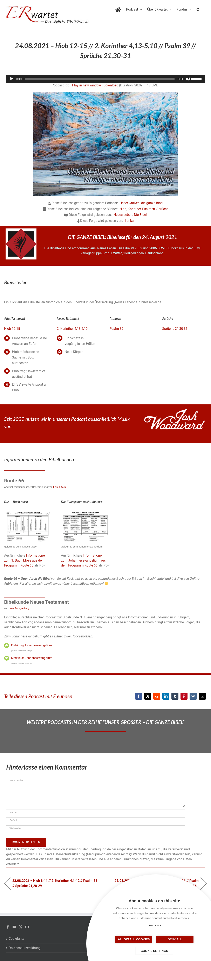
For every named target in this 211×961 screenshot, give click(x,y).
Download (110, 85)
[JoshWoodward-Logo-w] (174, 410)
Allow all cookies (134, 939)
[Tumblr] (174, 696)
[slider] (197, 78)
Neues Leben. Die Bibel (130, 215)
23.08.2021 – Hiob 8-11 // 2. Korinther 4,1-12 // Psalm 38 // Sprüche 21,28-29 (54, 883)
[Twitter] (20, 927)
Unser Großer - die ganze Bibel (141, 203)
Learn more (154, 925)
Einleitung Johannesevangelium (31, 645)
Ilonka (129, 221)
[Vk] (193, 696)
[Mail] (27, 927)
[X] (147, 696)
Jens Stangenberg (19, 608)
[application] (105, 79)
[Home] (118, 8)
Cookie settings (154, 951)
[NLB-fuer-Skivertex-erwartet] (21, 230)
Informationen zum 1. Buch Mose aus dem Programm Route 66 (25, 560)
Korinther (134, 209)
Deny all (175, 939)
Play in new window (86, 85)
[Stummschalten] (188, 79)
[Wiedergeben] (11, 79)
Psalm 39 (116, 329)
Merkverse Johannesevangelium (31, 658)
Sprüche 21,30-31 (175, 329)
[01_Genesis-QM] (28, 511)
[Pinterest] (184, 696)
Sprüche (162, 209)
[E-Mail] (202, 696)
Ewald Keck (59, 487)
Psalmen (148, 209)
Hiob (123, 209)
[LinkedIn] (165, 696)
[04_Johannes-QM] (85, 511)
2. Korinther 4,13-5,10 (72, 329)
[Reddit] (156, 696)
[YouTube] (14, 927)
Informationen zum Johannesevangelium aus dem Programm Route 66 (83, 560)
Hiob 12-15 (12, 329)
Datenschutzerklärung (25, 948)
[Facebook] (138, 696)
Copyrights (16, 939)
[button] (198, 8)
